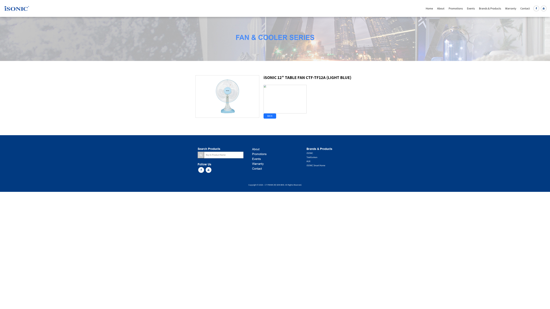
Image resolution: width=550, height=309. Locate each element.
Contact (525, 8)
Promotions (456, 8)
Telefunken (312, 157)
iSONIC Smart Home (316, 165)
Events (471, 8)
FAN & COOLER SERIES (275, 38)
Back (269, 115)
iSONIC (310, 153)
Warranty (258, 163)
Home (429, 8)
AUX (308, 161)
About (440, 8)
